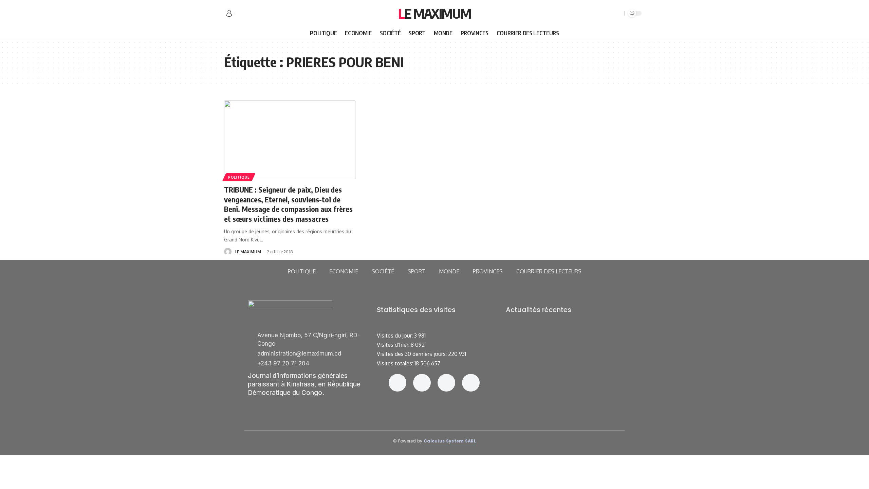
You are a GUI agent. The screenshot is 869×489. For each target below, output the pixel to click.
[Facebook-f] (397, 383)
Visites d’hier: (394, 344)
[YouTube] (254, 13)
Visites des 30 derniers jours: (412, 353)
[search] (618, 13)
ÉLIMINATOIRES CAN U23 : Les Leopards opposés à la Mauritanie (563, 388)
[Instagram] (422, 383)
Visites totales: (395, 363)
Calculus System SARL (450, 441)
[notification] (609, 13)
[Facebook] (239, 13)
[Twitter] (247, 13)
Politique (238, 177)
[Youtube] (471, 383)
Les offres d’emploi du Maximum (544, 337)
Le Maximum (434, 13)
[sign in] (229, 13)
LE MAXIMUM (248, 251)
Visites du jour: (395, 335)
